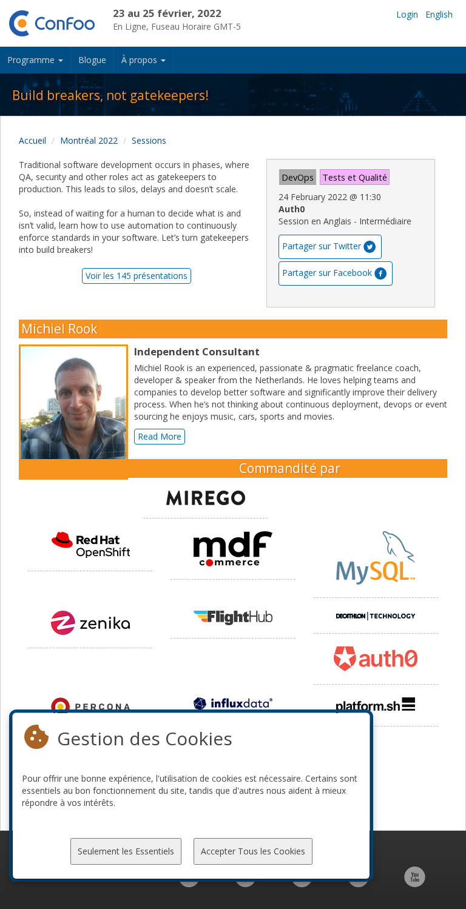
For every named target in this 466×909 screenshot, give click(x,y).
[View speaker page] (76, 412)
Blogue (92, 59)
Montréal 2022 (89, 140)
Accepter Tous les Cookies (253, 851)
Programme (32, 59)
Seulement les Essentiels (126, 851)
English (439, 14)
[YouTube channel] (415, 883)
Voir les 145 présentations (136, 275)
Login (407, 14)
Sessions (149, 140)
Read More (159, 436)
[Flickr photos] (358, 883)
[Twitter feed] (302, 883)
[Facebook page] (245, 883)
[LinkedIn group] (189, 883)
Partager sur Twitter (321, 246)
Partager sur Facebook (327, 272)
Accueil (32, 140)
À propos (140, 59)
